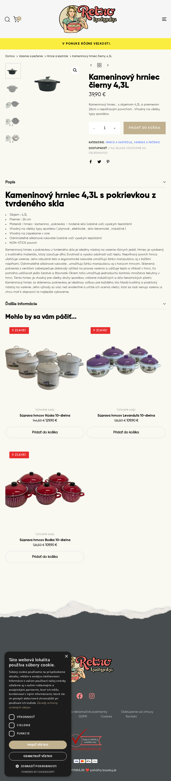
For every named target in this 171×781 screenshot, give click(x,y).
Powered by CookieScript (38, 771)
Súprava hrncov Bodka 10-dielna (45, 540)
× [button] (66, 656)
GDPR (83, 716)
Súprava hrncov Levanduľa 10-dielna (126, 415)
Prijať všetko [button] (37, 745)
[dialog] (37, 714)
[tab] (85, 182)
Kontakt (131, 716)
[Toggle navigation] (139, 19)
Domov (10, 56)
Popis (10, 182)
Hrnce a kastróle (57, 56)
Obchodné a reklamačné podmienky (81, 711)
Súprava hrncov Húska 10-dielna (45, 415)
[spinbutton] (105, 128)
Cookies (106, 716)
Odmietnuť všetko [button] (37, 756)
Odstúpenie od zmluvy (137, 711)
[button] (75, 70)
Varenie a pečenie (31, 56)
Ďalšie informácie (21, 304)
